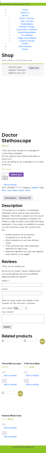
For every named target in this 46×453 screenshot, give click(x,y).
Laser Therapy (26, 21)
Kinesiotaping (27, 24)
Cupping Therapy (27, 41)
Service (25, 15)
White (27, 190)
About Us (25, 12)
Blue (4, 190)
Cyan (9, 190)
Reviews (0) (25, 198)
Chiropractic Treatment (26, 29)
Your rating (7, 308)
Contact (24, 43)
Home (25, 10)
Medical (11, 60)
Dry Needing (26, 35)
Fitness (25, 49)
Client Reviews (25, 46)
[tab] (10, 197)
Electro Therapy (26, 18)
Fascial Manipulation (27, 32)
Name (5, 281)
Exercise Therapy (27, 27)
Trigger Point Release (26, 38)
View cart (34, 68)
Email (5, 289)
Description (10, 198)
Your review (8, 312)
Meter (21, 190)
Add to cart (16, 174)
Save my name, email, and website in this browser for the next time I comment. (20, 301)
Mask (15, 190)
